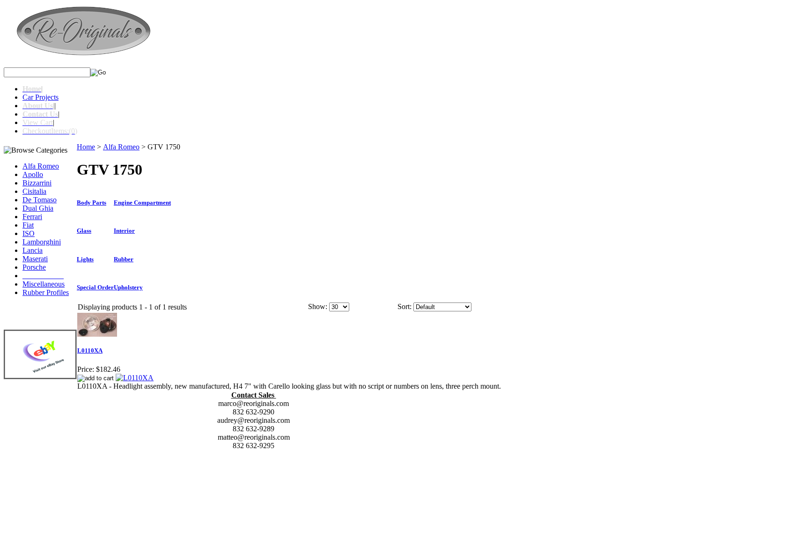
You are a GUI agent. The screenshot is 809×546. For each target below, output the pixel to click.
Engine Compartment (142, 202)
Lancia (32, 250)
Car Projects (40, 97)
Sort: (404, 306)
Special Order (95, 287)
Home (86, 147)
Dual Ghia (37, 208)
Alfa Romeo (40, 166)
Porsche (34, 267)
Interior (124, 230)
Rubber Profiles (45, 292)
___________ (43, 276)
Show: (317, 306)
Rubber (123, 259)
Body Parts (91, 202)
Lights (85, 259)
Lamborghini (41, 242)
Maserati (35, 259)
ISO (28, 233)
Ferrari (32, 217)
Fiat (28, 225)
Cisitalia (34, 191)
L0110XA (90, 350)
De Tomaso (39, 200)
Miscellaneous (43, 284)
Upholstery (128, 287)
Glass (84, 230)
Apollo (32, 174)
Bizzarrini (36, 183)
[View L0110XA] (135, 378)
